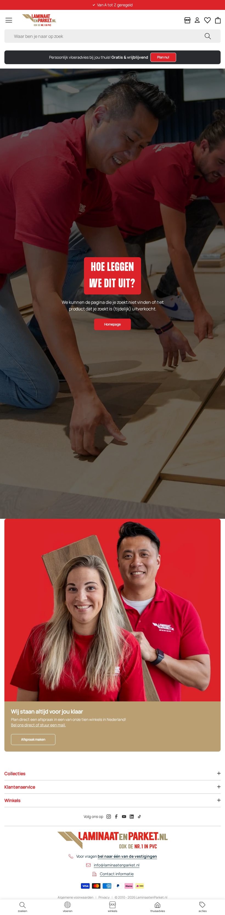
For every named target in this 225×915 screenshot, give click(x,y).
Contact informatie (117, 873)
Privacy (104, 897)
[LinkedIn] (132, 816)
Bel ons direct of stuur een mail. (38, 724)
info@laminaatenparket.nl (116, 865)
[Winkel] (187, 20)
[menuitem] (22, 907)
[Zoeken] (207, 36)
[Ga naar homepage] (39, 20)
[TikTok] (139, 816)
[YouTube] (124, 816)
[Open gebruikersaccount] (197, 20)
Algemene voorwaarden (75, 897)
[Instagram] (108, 816)
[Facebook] (116, 816)
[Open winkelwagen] (218, 20)
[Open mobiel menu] (8, 20)
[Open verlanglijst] (207, 20)
